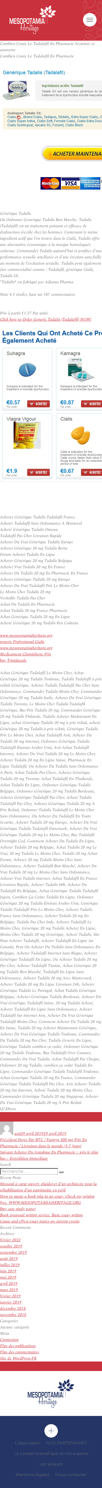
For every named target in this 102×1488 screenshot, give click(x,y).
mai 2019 (8, 1277)
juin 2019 (8, 1271)
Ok (51, 1431)
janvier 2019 (10, 1302)
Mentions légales (33, 1474)
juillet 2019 (10, 1265)
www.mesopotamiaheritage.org (26, 635)
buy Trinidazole (13, 660)
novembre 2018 (13, 1315)
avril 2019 (8, 1284)
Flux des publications (18, 1346)
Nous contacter (70, 1474)
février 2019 (10, 1296)
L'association (28, 1442)
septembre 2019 (13, 1252)
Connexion (9, 1340)
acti (17, 1133)
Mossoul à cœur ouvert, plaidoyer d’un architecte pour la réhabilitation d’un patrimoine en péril (48, 1187)
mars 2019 (9, 1290)
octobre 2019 (11, 1246)
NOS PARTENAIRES (66, 1442)
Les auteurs (51, 1464)
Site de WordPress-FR (18, 1358)
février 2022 (10, 1240)
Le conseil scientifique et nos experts (51, 1453)
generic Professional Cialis (22, 642)
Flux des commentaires (19, 1352)
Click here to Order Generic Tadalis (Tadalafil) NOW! (45, 319)
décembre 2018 (13, 1308)
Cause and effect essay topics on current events (39, 1221)
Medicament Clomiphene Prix (25, 654)
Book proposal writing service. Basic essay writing (41, 1215)
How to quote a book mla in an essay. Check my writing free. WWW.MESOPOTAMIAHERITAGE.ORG (47, 1199)
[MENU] (90, 20)
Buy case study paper (18, 1209)
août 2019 (9, 1259)
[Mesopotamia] (33, 19)
